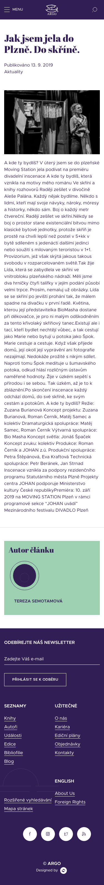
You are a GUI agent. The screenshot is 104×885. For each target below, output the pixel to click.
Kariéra (62, 727)
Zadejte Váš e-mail (24, 659)
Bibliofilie (13, 753)
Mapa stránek (18, 809)
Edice (10, 744)
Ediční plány (67, 736)
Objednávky (67, 744)
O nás (61, 718)
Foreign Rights (70, 802)
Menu (17, 9)
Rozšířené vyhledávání (28, 800)
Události (13, 736)
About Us (65, 793)
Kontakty (64, 753)
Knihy (10, 718)
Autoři (10, 727)
